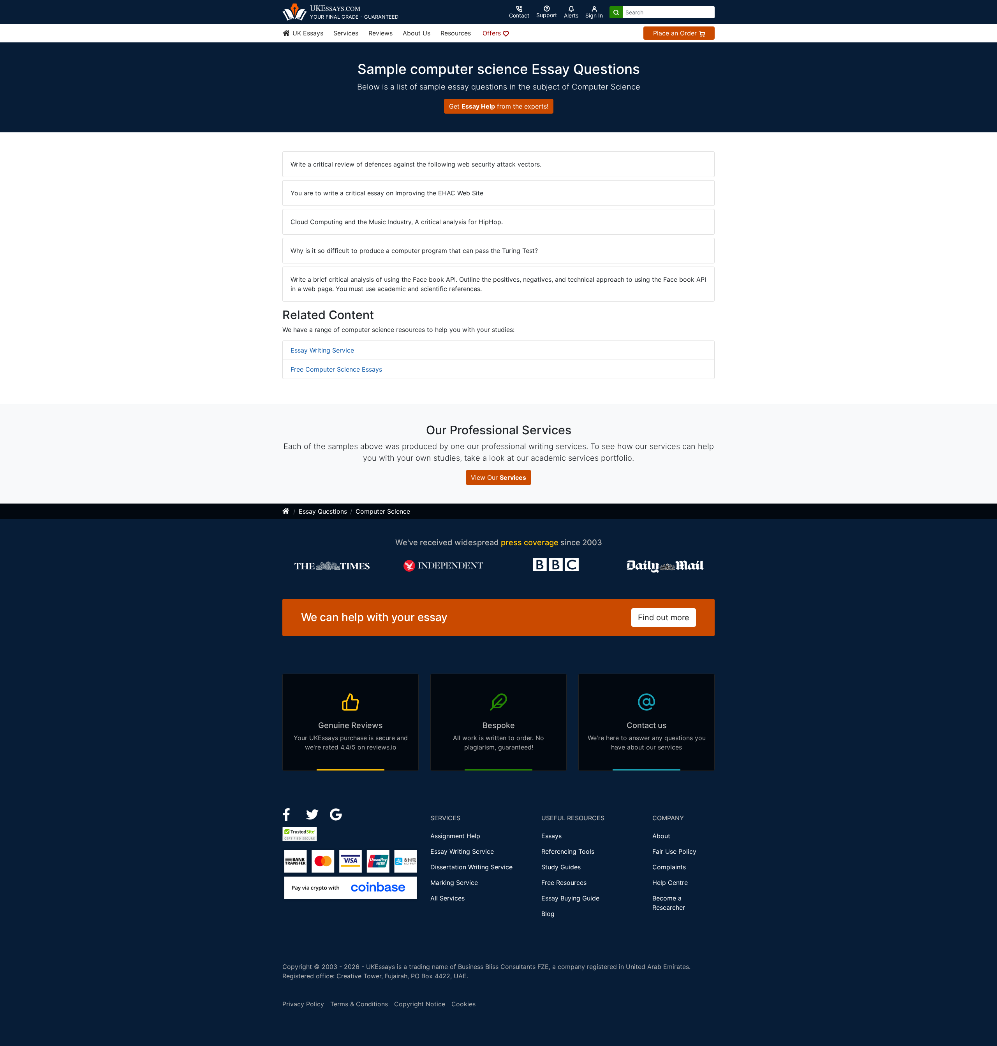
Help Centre (670, 882)
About (661, 836)
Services (345, 33)
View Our (498, 477)
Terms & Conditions (359, 1004)
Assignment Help (455, 836)
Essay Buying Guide (570, 898)
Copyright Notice (419, 1004)
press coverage (529, 542)
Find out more (663, 617)
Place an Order (676, 33)
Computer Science (383, 511)
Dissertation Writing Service (471, 867)
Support (546, 15)
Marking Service (454, 882)
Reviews (380, 33)
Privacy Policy (303, 1004)
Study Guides (561, 867)
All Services (447, 898)
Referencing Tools (567, 851)
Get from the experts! (498, 106)
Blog (548, 914)
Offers (493, 33)
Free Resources (564, 882)
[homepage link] (286, 511)
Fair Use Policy (674, 851)
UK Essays (307, 33)
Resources (455, 33)
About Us (416, 33)
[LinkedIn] (313, 814)
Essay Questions (323, 511)
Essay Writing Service (322, 350)
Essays (551, 836)
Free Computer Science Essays (336, 369)
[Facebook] (289, 814)
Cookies (463, 1004)
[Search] (616, 12)
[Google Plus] (336, 814)
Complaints (669, 867)
